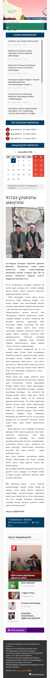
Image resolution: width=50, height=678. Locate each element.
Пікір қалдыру (17, 630)
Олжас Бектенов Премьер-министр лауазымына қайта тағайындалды (21, 96)
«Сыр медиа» (21, 670)
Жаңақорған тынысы (34, 11)
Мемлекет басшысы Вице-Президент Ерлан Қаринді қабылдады (20, 53)
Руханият (28, 519)
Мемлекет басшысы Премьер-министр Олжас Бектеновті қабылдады (22, 67)
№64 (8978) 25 (16, 134)
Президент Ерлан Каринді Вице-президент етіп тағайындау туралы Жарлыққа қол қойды (23, 110)
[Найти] (42, 22)
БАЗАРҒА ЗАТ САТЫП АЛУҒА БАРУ (23, 41)
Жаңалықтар (16, 519)
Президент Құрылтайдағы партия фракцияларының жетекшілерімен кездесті (23, 82)
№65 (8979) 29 (16, 129)
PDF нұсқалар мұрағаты (25, 122)
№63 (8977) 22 (16, 138)
